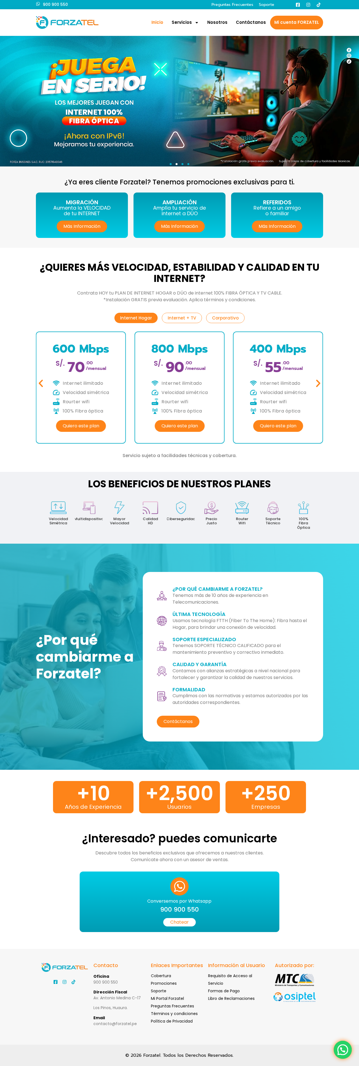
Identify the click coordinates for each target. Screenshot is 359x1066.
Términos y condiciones (174, 1013)
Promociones (164, 983)
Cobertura (161, 976)
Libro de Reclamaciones (231, 998)
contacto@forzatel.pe (115, 1023)
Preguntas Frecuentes (232, 5)
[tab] (136, 318)
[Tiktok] (318, 4)
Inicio (157, 22)
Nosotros (217, 22)
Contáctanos (251, 22)
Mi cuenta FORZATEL (296, 22)
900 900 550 (55, 4)
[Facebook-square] (297, 4)
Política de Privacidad (172, 1021)
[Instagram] (308, 4)
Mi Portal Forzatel (167, 998)
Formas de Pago (224, 991)
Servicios (182, 22)
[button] (171, 164)
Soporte (266, 5)
